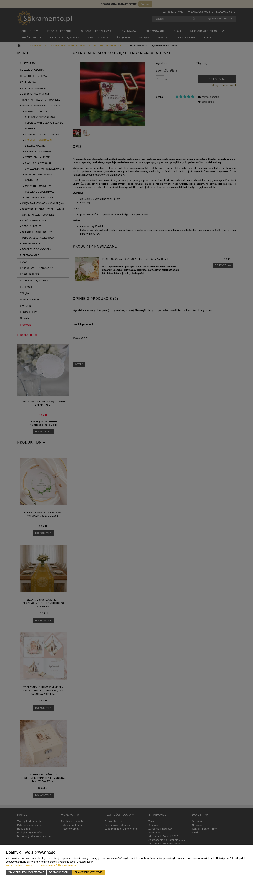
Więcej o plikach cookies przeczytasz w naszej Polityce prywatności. (42, 865)
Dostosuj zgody (59, 872)
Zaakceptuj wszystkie (88, 872)
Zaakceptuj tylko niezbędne (26, 872)
